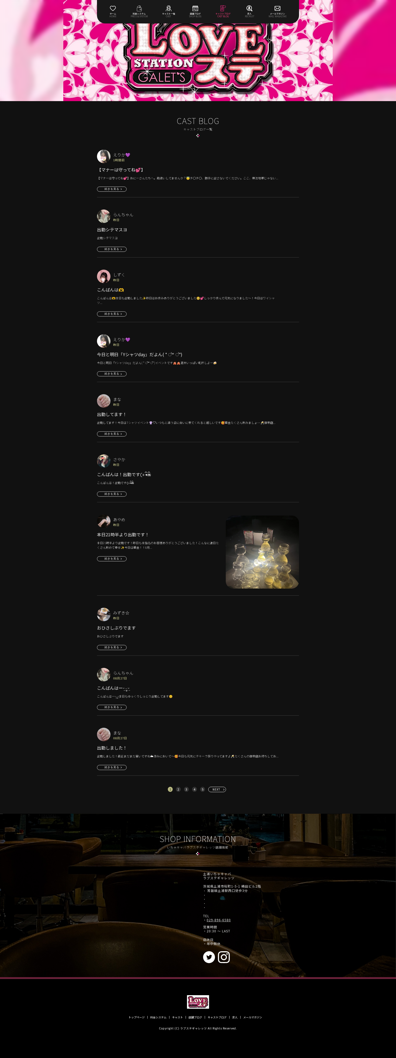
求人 (235, 1017)
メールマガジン (252, 1017)
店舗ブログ (195, 1017)
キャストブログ (217, 1017)
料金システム (158, 1017)
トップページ (136, 1017)
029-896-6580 (219, 920)
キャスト (177, 1017)
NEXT (216, 789)
